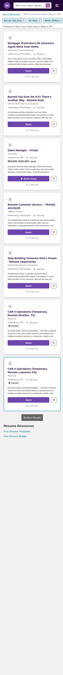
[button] (28, 70)
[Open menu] (56, 5)
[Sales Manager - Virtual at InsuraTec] (32, 164)
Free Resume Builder (15, 436)
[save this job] (54, 70)
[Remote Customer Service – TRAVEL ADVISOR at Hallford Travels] (32, 218)
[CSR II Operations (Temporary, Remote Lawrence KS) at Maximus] (32, 384)
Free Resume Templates (17, 431)
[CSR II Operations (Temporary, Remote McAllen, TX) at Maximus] (32, 327)
